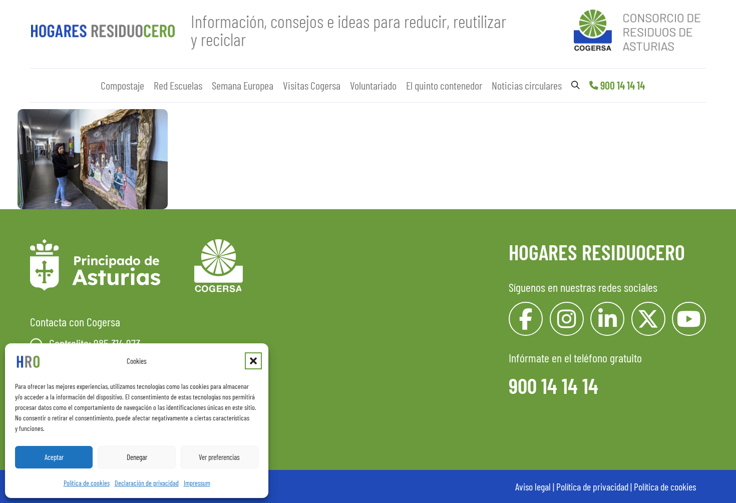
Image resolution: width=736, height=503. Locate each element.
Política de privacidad (592, 486)
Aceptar (54, 456)
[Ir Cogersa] (640, 28)
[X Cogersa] (648, 319)
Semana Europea (242, 85)
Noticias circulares (527, 85)
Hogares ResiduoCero (597, 252)
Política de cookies (87, 482)
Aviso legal (533, 486)
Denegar (137, 456)
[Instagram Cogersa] (567, 319)
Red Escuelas (178, 85)
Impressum (197, 482)
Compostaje (122, 85)
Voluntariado (373, 85)
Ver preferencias (219, 456)
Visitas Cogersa (311, 85)
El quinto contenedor (444, 85)
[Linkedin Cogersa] (607, 319)
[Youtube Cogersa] (689, 319)
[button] (253, 361)
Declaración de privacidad (147, 482)
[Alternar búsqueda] (575, 85)
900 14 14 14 (622, 85)
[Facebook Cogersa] (526, 319)
